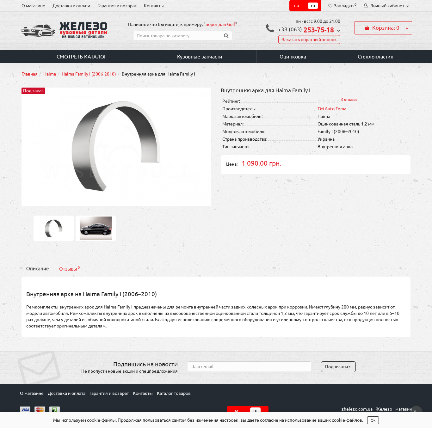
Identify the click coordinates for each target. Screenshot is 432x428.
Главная (30, 73)
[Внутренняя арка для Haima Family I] (54, 227)
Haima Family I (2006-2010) (89, 73)
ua (296, 5)
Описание (37, 268)
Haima (49, 73)
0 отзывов (349, 99)
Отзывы (69, 269)
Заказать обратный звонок (309, 39)
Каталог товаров (174, 393)
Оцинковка (293, 56)
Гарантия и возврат (117, 5)
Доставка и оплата (71, 5)
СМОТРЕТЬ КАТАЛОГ (82, 56)
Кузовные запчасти (199, 56)
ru (313, 5)
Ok (373, 420)
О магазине (33, 5)
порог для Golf (220, 24)
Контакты (154, 5)
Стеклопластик (375, 56)
